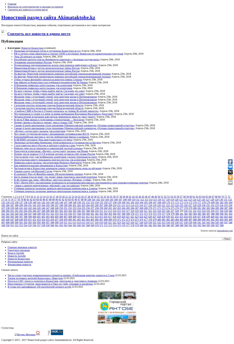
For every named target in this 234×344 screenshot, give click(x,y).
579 (137, 225)
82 (31, 199)
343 (12, 214)
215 (137, 205)
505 (39, 222)
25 (79, 196)
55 (175, 196)
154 (97, 202)
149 (74, 202)
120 (176, 199)
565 (74, 225)
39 (124, 196)
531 (154, 222)
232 (212, 205)
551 (12, 225)
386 (204, 214)
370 (132, 214)
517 (92, 222)
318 (132, 211)
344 (16, 214)
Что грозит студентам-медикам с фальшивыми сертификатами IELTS (51, 134)
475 (137, 219)
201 (74, 205)
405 (57, 216)
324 (159, 211)
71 (225, 196)
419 (119, 216)
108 (125, 199)
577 (128, 225)
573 (110, 225)
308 (88, 211)
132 (230, 199)
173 (181, 202)
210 (115, 205)
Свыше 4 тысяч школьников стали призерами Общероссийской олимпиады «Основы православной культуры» (74, 125)
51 (162, 196)
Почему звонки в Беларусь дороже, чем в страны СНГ (43, 122)
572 (106, 225)
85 (40, 199)
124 (194, 199)
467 (101, 219)
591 (190, 225)
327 (172, 211)
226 (186, 205)
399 (30, 216)
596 (213, 225)
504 (34, 222)
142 (43, 202)
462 (79, 219)
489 (199, 219)
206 (97, 205)
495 (226, 219)
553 (21, 225)
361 (92, 214)
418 (114, 216)
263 (119, 208)
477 (146, 219)
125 (199, 199)
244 (34, 208)
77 (15, 199)
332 (195, 211)
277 (181, 208)
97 (79, 199)
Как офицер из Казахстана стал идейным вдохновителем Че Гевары (51, 82)
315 (119, 211)
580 (141, 225)
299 (48, 211)
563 (65, 225)
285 (217, 208)
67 (213, 196)
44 (139, 196)
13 (41, 196)
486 (186, 219)
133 (3, 202)
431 (172, 216)
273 (164, 208)
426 (150, 216)
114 (150, 199)
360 (88, 214)
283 (208, 208)
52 (165, 196)
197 (57, 205)
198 (61, 205)
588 (177, 225)
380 (177, 214)
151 (83, 202)
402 (43, 216)
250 (61, 208)
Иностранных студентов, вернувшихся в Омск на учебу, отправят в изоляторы (50, 284)
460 (70, 219)
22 (69, 196)
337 (217, 211)
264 (123, 208)
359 (83, 214)
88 (50, 199)
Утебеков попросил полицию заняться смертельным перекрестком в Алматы (56, 188)
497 (3, 222)
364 (106, 214)
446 (8, 219)
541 (199, 222)
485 (181, 219)
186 (8, 205)
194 (43, 205)
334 (204, 211)
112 (142, 199)
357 (74, 214)
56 (178, 196)
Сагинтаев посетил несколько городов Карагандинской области (49, 105)
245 (39, 208)
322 (150, 211)
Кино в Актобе (16, 253)
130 (221, 199)
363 (101, 214)
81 (28, 199)
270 (150, 208)
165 (146, 202)
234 (221, 205)
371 (137, 214)
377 (164, 214)
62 (197, 196)
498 (8, 222)
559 (48, 225)
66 (210, 196)
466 (97, 219)
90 (56, 199)
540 (195, 222)
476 (141, 219)
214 (132, 205)
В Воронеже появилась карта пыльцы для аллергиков (43, 85)
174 (186, 202)
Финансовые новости (19, 264)
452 (34, 219)
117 (163, 199)
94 (69, 199)
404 (52, 216)
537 (181, 222)
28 (89, 196)
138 (25, 202)
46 (146, 196)
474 (132, 219)
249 (57, 208)
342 (8, 214)
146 (61, 202)
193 (39, 205)
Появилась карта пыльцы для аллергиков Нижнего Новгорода (48, 162)
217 (146, 205)
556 (34, 225)
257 (92, 208)
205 (92, 205)
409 (74, 216)
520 (105, 222)
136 (16, 202)
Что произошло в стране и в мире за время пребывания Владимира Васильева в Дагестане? (63, 114)
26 (82, 196)
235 (226, 205)
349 (39, 214)
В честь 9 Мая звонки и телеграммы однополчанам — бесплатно (49, 119)
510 (61, 222)
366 (115, 214)
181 (217, 202)
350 (43, 214)
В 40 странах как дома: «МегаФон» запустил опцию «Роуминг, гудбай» (53, 179)
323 (154, 211)
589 (181, 225)
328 (177, 211)
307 (83, 211)
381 (181, 214)
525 (128, 222)
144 (52, 202)
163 (137, 202)
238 (8, 208)
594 (204, 225)
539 (190, 222)
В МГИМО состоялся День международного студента (43, 139)
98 (82, 199)
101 (94, 199)
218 (150, 205)
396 (16, 216)
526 (132, 222)
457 (57, 219)
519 (101, 222)
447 (12, 219)
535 (172, 222)
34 (108, 196)
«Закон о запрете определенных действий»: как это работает (47, 185)
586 (168, 225)
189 (21, 205)
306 (79, 211)
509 (57, 222)
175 (190, 202)
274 (168, 208)
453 (39, 219)
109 (129, 199)
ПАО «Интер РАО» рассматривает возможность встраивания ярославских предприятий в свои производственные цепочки (81, 182)
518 (97, 222)
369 (128, 214)
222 (168, 205)
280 (195, 208)
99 (85, 199)
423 (137, 216)
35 (111, 196)
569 (92, 225)
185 (3, 205)
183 (226, 202)
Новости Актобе (17, 256)
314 (114, 211)
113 (146, 199)
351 (48, 214)
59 (187, 196)
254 (79, 208)
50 (159, 196)
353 (57, 214)
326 (168, 211)
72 (229, 196)
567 (83, 225)
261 (110, 208)
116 (159, 199)
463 (83, 219)
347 (30, 214)
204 (88, 205)
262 (115, 208)
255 (83, 208)
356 (70, 214)
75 (9, 199)
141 (39, 202)
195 (48, 205)
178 (204, 202)
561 (57, 225)
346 (25, 214)
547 (226, 222)
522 (114, 222)
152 (88, 202)
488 (195, 219)
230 (204, 205)
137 (21, 202)
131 (225, 199)
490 (204, 219)
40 (127, 196)
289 (3, 211)
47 (149, 196)
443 (226, 216)
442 (221, 216)
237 (3, 208)
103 (102, 199)
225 (181, 205)
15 (47, 196)
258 (97, 208)
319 (137, 211)
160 (123, 202)
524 (123, 222)
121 (181, 199)
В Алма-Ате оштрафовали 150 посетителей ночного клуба (39, 286)
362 (97, 214)
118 (168, 199)
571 (101, 225)
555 (30, 225)
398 (25, 216)
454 (43, 219)
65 (206, 196)
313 (110, 211)
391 (226, 214)
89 (53, 199)
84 (37, 199)
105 (111, 199)
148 (70, 202)
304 (70, 211)
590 (186, 225)
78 (18, 199)
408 (70, 216)
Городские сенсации (19, 250)
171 (172, 202)
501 (21, 222)
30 (95, 196)
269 (146, 208)
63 (200, 196)
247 (48, 208)
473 (128, 219)
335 (208, 211)
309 (92, 211)
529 (146, 222)
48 (152, 196)
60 (190, 196)
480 (159, 219)
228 (195, 205)
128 (212, 199)
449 (21, 219)
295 (30, 211)
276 (177, 208)
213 (128, 205)
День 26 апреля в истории (28, 56)
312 (105, 211)
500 (16, 222)
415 (101, 216)
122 (185, 199)
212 (123, 205)
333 (199, 211)
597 (217, 225)
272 (159, 208)
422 (132, 216)
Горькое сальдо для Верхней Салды (33, 171)
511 (65, 222)
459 (65, 219)
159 (119, 202)
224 (177, 205)
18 (57, 196)
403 (48, 216)
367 (119, 214)
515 (83, 222)
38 (120, 196)
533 (163, 222)
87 (47, 199)
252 (70, 208)
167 (155, 202)
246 (43, 208)
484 (177, 219)
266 (132, 208)
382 (186, 214)
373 (146, 214)
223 (172, 205)
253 (74, 208)
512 (70, 222)
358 (79, 214)
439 (208, 216)
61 (194, 196)
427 (154, 216)
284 (213, 208)
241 (21, 208)
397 (21, 216)
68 (216, 196)
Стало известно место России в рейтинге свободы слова (44, 145)
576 (123, 225)
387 (208, 214)
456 (52, 219)
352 (52, 214)
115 (155, 199)
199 (65, 205)
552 (16, 225)
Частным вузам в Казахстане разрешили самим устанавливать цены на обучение (58, 168)
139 (30, 202)
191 (30, 205)
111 (138, 199)
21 (66, 196)
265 (128, 208)
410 (79, 216)
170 (168, 202)
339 (226, 211)
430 (168, 216)
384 (195, 214)
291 (12, 211)
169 (164, 202)
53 (168, 196)
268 (141, 208)
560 (52, 225)
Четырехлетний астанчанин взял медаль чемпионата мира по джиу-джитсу (55, 116)
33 (104, 196)
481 (164, 219)
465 (92, 219)
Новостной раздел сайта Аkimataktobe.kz (48, 17)
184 (230, 202)
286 (221, 208)
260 (106, 208)
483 (172, 219)
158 (115, 202)
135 (12, 202)
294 (25, 211)
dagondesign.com (225, 230)
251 (65, 208)
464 (88, 219)
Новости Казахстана (32, 48)
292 (16, 211)
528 (141, 222)
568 (88, 225)
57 (181, 196)
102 (98, 199)
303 (65, 211)
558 (43, 225)
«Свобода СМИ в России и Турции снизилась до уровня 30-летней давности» (56, 111)
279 (190, 208)
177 (199, 202)
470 (115, 219)
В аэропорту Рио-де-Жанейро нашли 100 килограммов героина (48, 174)
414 (97, 216)
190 (25, 205)
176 (195, 202)
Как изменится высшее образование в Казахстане (41, 165)
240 (16, 208)
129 (217, 199)
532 (159, 222)
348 (34, 214)
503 (30, 222)
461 (74, 219)
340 (230, 211)
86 (44, 199)
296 (34, 211)
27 (85, 196)
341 (3, 214)
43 (136, 196)
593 (199, 225)
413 (92, 216)
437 (199, 216)
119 (172, 199)
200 (70, 205)
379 (172, 214)
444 (230, 216)
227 (190, 205)
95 (72, 199)
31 (98, 196)
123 (190, 199)
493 (217, 219)
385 (199, 214)
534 (168, 222)
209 (110, 205)
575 (119, 225)
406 (61, 216)
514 (79, 222)
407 (65, 216)
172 (177, 202)
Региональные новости (20, 261)
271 (155, 208)
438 (204, 216)
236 (230, 205)
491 (208, 219)
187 (12, 205)
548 (230, 222)
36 (114, 196)
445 (3, 219)
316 (123, 211)
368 (123, 214)
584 (159, 225)
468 (106, 219)
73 (2, 199)
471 (119, 219)
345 (21, 214)
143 (48, 202)
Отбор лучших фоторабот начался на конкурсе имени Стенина (48, 79)
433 (181, 216)
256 (88, 208)
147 (65, 202)
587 (172, 225)
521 (110, 222)
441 (217, 216)
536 (177, 222)
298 (43, 211)
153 (92, 202)
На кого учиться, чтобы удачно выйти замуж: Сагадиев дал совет (49, 91)
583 (155, 225)
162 (132, 202)
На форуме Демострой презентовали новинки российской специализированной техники (62, 73)
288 (230, 208)
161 (128, 202)
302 (61, 211)
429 (163, 216)
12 (38, 196)
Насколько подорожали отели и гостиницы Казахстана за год (47, 51)
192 (34, 205)
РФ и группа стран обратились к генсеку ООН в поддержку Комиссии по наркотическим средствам (68, 53)
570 (97, 225)
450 (25, 219)
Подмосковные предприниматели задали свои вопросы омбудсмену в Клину (56, 65)
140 (34, 202)
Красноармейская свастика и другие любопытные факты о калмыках (51, 136)
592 (195, 225)
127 (208, 199)
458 (61, 219)
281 (199, 208)
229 (199, 205)
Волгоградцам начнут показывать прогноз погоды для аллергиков (50, 159)
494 (221, 219)
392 (230, 214)
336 (212, 211)
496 (230, 219)
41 (130, 196)
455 (48, 219)
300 (52, 211)
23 (73, 196)
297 (39, 211)
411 (83, 216)
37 (117, 196)
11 (35, 196)
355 (65, 214)
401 (39, 216)
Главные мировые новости (22, 247)
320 (141, 211)
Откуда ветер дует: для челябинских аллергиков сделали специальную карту (55, 157)
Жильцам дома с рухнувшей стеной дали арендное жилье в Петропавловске (55, 96)
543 (208, 222)
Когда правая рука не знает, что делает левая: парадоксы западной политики (55, 177)
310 (97, 211)
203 (83, 205)
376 (159, 214)
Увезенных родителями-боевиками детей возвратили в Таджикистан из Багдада (57, 142)
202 (79, 205)
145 (57, 202)
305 (74, 211)
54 (171, 196)
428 (159, 216)
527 (137, 222)
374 (150, 214)
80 (25, 199)
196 (52, 205)
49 (155, 196)
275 (172, 208)
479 (155, 219)
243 (30, 208)
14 (44, 196)
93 (66, 199)
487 (190, 219)
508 (52, 222)
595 (208, 225)
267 (137, 208)
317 (128, 211)
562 (61, 225)
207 (101, 205)
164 (141, 202)
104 (107, 199)
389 (217, 214)
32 (101, 196)
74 (5, 199)
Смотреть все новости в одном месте (39, 34)
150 (79, 202)
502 (25, 222)
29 (92, 196)
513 (74, 222)
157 (110, 202)
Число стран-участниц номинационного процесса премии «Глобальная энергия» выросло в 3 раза (61, 275)
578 (132, 225)
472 (123, 219)
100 (89, 199)
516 (88, 222)
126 (203, 199)
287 (226, 208)
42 (133, 196)
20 (63, 196)
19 (60, 196)
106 (116, 199)
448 (16, 219)
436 (195, 216)
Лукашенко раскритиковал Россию (33, 62)
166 (150, 202)
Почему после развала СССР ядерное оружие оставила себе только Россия (54, 154)
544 (212, 222)
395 (12, 216)
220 (159, 205)
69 (219, 196)
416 (105, 216)
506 (43, 222)
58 (184, 196)
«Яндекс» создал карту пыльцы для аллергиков (39, 131)
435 (190, 216)
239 (12, 208)
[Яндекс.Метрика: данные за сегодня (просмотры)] (25, 334)
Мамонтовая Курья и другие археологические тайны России (47, 68)
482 (168, 219)
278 (186, 208)
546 (221, 222)
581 (146, 225)
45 (143, 196)
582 (150, 225)
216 (141, 205)
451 (30, 219)
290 (8, 211)
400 (34, 216)
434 (186, 216)
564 (70, 225)
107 (120, 199)
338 (221, 211)
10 (31, 196)
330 (186, 211)
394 (8, 216)
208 (106, 205)
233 (217, 205)
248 (52, 208)
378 (168, 214)
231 (208, 205)
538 (186, 222)
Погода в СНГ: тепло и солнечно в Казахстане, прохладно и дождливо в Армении (52, 281)
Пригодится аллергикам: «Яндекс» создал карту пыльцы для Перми (51, 151)
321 (146, 211)
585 (164, 225)
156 (106, 202)
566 (79, 225)
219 (154, 205)
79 (21, 199)
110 (133, 199)
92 (63, 199)
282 (204, 208)
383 (190, 214)
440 (212, 216)
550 (8, 225)
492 (213, 219)
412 (88, 216)
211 (119, 205)
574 (115, 225)
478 (150, 219)
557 (39, 225)
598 (221, 225)
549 (3, 225)
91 (60, 199)
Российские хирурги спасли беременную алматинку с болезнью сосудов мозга (56, 59)
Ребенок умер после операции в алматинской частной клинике (48, 148)
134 (8, 202)
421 (128, 216)
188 (16, 205)
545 (217, 222)
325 (163, 211)
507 (48, 222)
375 (155, 214)
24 (76, 196)
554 (25, 225)
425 (146, 216)
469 (110, 219)
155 (101, 202)
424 (141, 216)
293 (21, 211)
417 (110, 216)
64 (203, 196)
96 (75, 199)
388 (213, 214)
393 (3, 216)
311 (101, 211)
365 (110, 214)
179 (208, 202)
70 (222, 196)
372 (141, 214)
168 (159, 202)
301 (57, 211)
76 (12, 199)
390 (221, 214)
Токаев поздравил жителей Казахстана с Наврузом (35, 278)
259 (101, 208)
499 (12, 222)
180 (213, 202)
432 (177, 216)
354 (61, 214)
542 (204, 222)
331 (190, 211)
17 (54, 196)
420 (123, 216)
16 (50, 196)
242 (25, 208)
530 (150, 222)
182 (221, 202)
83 (34, 199)
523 (119, 222)
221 (163, 205)
